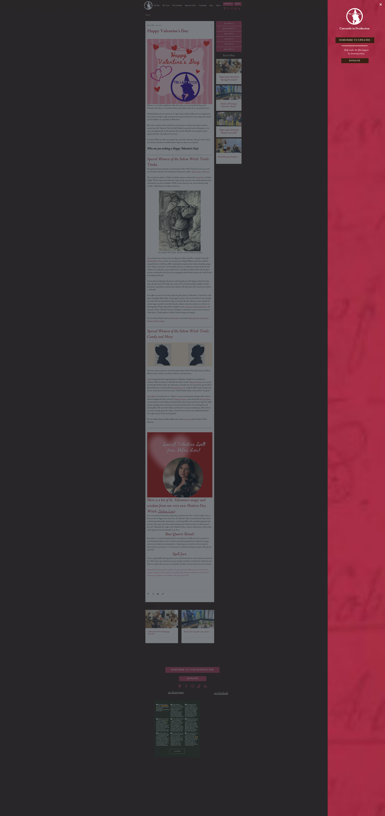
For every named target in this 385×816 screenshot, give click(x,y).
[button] (380, 4)
